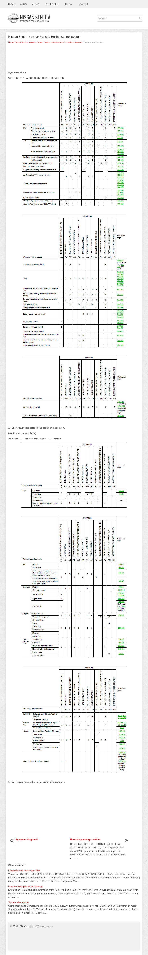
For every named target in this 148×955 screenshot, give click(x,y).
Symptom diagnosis (73, 42)
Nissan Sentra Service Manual (21, 42)
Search (83, 4)
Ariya (23, 4)
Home (11, 4)
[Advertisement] (74, 58)
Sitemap (68, 4)
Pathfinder (51, 4)
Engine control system (54, 42)
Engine (39, 42)
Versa (35, 4)
